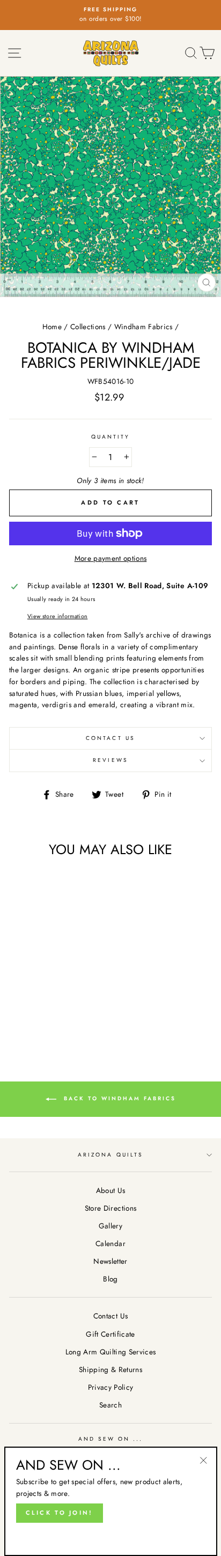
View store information (57, 616)
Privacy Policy (111, 1387)
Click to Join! (59, 1512)
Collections (88, 326)
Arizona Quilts (110, 1155)
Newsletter (110, 1261)
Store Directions (110, 1208)
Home (52, 326)
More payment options (111, 558)
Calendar (110, 1243)
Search (110, 1404)
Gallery (110, 1225)
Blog (110, 1278)
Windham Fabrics (143, 326)
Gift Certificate (110, 1334)
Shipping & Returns (110, 1369)
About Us (111, 1190)
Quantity (110, 437)
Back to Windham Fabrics (118, 1099)
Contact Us (110, 738)
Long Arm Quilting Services (110, 1351)
